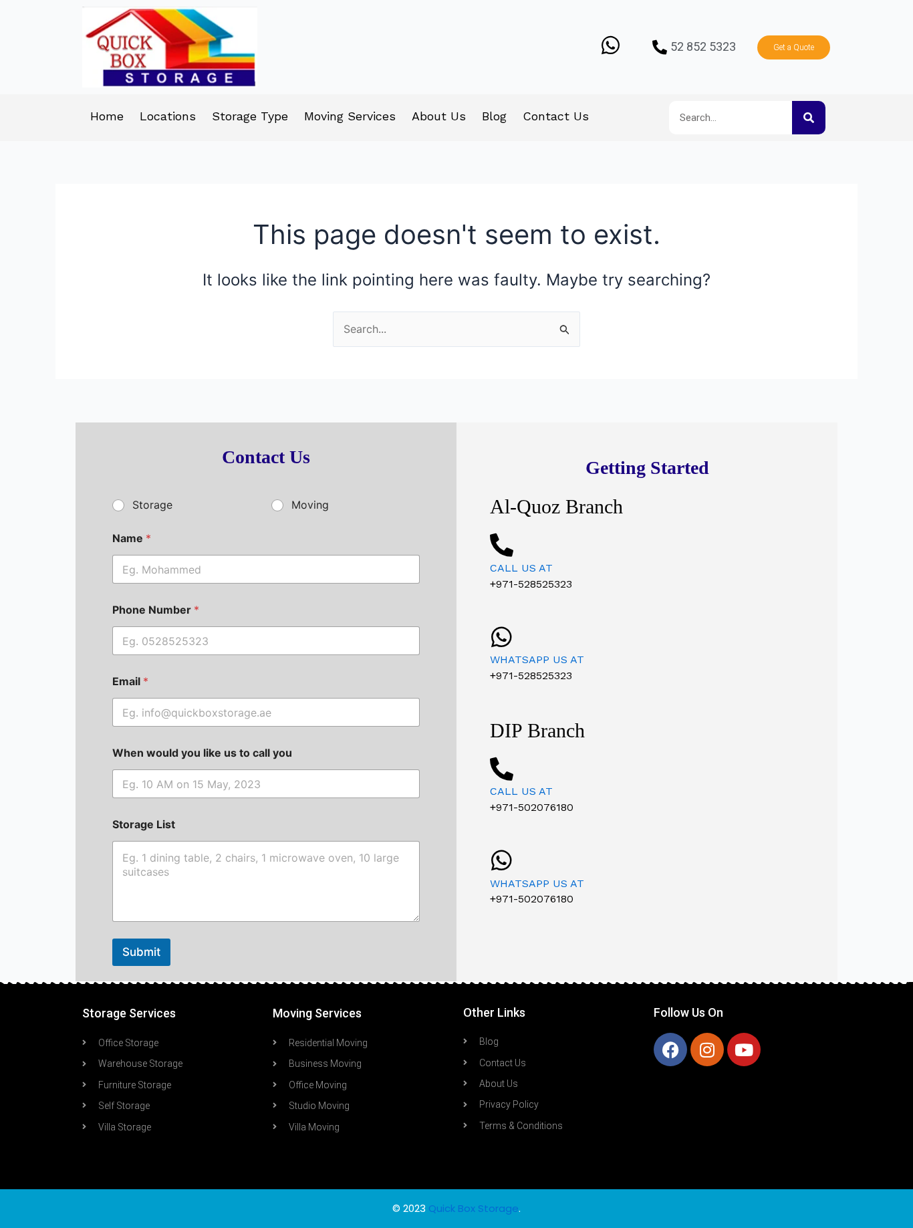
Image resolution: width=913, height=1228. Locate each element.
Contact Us (556, 116)
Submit (141, 952)
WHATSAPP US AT (537, 659)
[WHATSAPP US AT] (501, 636)
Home (107, 116)
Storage (152, 504)
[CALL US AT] (501, 544)
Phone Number (155, 610)
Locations (168, 116)
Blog (494, 116)
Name (131, 538)
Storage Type (250, 116)
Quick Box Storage (473, 1208)
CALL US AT (521, 568)
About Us (439, 116)
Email (130, 681)
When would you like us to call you (202, 753)
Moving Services (350, 116)
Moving (310, 504)
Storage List (143, 824)
